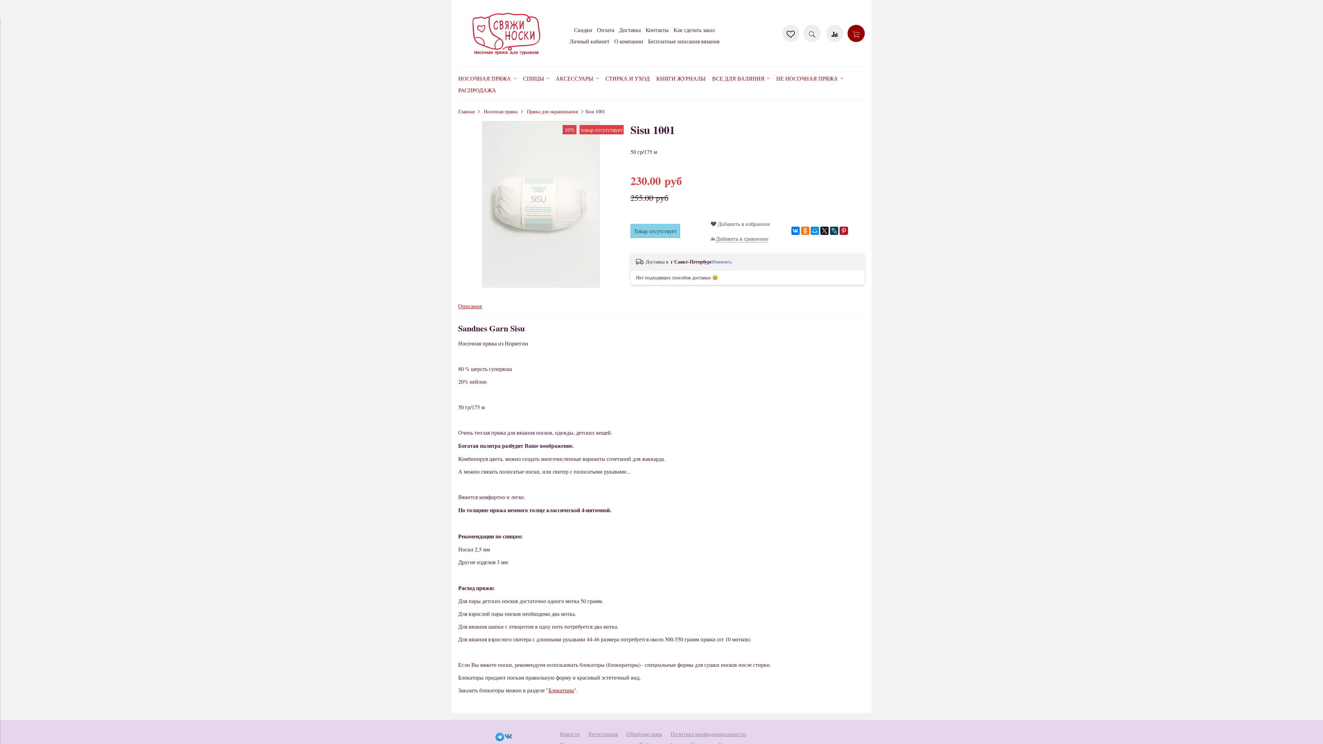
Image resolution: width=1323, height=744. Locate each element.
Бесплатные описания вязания (683, 41)
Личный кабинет (589, 41)
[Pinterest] (844, 231)
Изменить (722, 262)
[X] (824, 231)
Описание (470, 306)
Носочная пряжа (500, 111)
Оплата (605, 29)
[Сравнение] (834, 33)
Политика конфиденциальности (708, 733)
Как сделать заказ (694, 29)
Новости (570, 733)
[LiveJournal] (834, 231)
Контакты (657, 29)
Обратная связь (644, 733)
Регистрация (603, 733)
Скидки (583, 29)
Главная (466, 111)
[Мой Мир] (815, 231)
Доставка (630, 29)
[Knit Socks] (506, 56)
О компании (628, 41)
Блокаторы (561, 690)
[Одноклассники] (805, 231)
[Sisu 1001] (541, 284)
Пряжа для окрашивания (552, 111)
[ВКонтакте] (795, 231)
